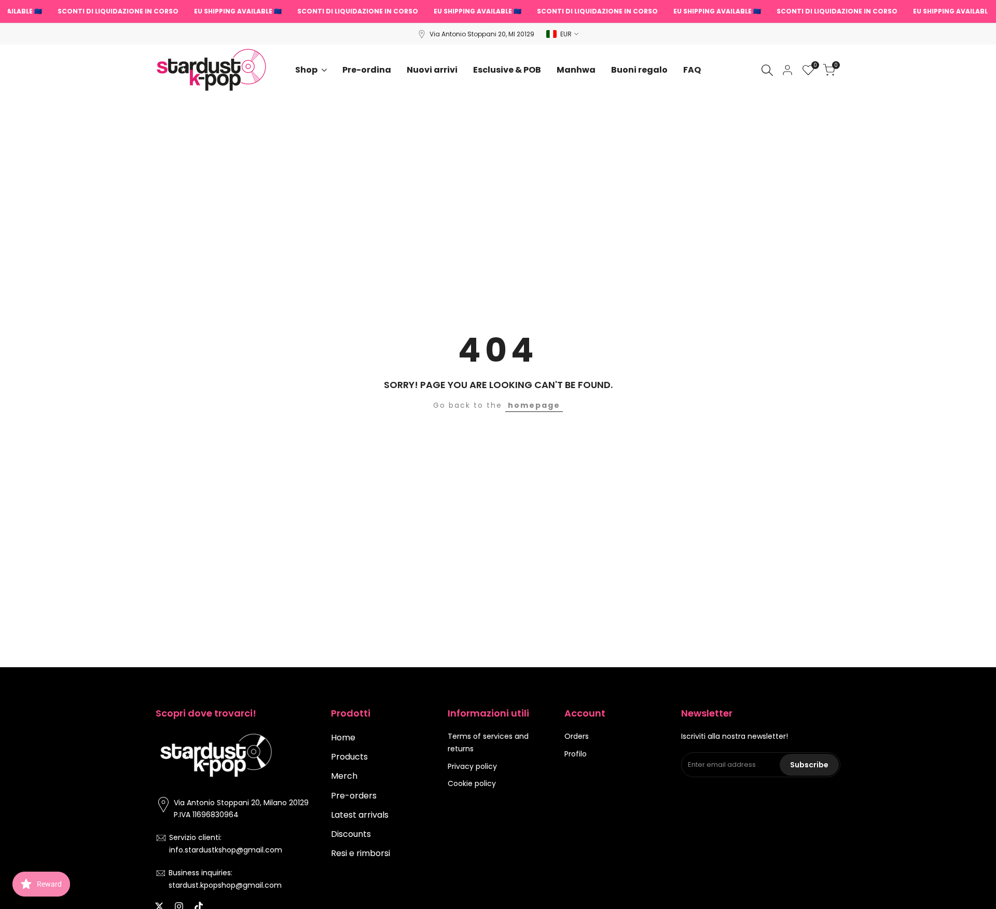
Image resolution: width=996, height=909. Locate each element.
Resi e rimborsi (360, 853)
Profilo (575, 754)
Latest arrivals (360, 815)
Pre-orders (354, 796)
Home (343, 737)
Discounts (351, 834)
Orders (576, 736)
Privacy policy (472, 766)
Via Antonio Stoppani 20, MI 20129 (482, 34)
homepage (534, 405)
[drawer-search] (767, 70)
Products (349, 757)
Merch (344, 776)
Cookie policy (472, 783)
